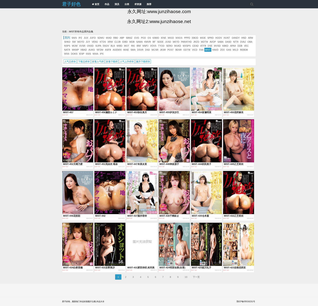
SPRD (210, 37)
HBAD (83, 49)
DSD (147, 49)
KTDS (103, 41)
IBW (138, 45)
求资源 (137, 4)
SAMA (139, 41)
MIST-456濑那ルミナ (106, 112)
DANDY (236, 37)
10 (186, 277)
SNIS (74, 37)
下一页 (196, 277)
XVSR (82, 45)
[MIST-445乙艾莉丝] (238, 140)
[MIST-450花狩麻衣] (238, 89)
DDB (240, 45)
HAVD (215, 49)
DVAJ (243, 41)
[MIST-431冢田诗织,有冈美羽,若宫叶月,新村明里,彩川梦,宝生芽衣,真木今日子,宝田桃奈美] (142, 244)
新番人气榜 (98, 61)
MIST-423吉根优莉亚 (235, 267)
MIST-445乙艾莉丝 (233, 164)
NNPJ (145, 45)
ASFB (108, 49)
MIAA (95, 53)
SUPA (98, 45)
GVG (136, 37)
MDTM (204, 41)
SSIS (88, 53)
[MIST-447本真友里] (142, 140)
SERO (169, 45)
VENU (95, 41)
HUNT (227, 37)
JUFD (93, 37)
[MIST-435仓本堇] (206, 192)
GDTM (186, 49)
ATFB (203, 45)
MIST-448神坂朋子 (169, 164)
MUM (75, 45)
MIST (208, 49)
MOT (126, 45)
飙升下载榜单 (143, 61)
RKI (133, 45)
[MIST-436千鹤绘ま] (174, 192)
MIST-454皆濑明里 (201, 112)
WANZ (129, 37)
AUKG (91, 49)
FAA (201, 49)
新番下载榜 (112, 61)
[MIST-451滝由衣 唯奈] (109, 140)
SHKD (67, 41)
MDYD (80, 41)
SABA (220, 41)
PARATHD (186, 41)
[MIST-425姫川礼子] (206, 244)
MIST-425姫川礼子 (201, 267)
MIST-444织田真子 (201, 164)
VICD (194, 49)
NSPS (67, 45)
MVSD (217, 45)
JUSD (168, 41)
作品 (107, 4)
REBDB (244, 49)
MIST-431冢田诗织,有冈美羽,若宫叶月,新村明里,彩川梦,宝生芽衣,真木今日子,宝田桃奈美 (141, 267)
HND (243, 37)
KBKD (225, 45)
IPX (102, 53)
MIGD (171, 37)
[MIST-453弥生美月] (142, 89)
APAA (233, 45)
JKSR (163, 49)
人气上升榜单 (127, 61)
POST (170, 49)
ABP (122, 37)
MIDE (203, 37)
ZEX (222, 49)
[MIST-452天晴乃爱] (77, 140)
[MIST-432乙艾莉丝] (238, 192)
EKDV (106, 45)
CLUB (117, 41)
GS (149, 37)
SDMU (100, 37)
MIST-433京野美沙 (105, 267)
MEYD (176, 41)
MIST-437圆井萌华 (137, 215)
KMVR (147, 41)
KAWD (156, 37)
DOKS (74, 53)
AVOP (213, 41)
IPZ (80, 37)
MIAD (109, 37)
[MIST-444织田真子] (206, 140)
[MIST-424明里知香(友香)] (174, 244)
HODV (218, 37)
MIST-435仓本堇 (200, 215)
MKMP (75, 49)
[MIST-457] (77, 89)
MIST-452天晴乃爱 (73, 164)
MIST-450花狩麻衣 (233, 112)
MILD (235, 49)
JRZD (196, 41)
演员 (117, 4)
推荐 (149, 4)
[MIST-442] (109, 192)
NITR (235, 41)
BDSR (178, 49)
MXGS (179, 37)
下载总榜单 (84, 61)
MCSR (155, 49)
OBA (249, 41)
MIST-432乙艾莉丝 (233, 215)
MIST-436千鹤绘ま (169, 215)
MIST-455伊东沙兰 (169, 112)
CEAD (195, 45)
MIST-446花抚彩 (71, 215)
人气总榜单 (70, 61)
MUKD (177, 45)
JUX (86, 37)
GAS (228, 49)
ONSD (90, 45)
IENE (163, 37)
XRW (110, 41)
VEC (246, 45)
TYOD (161, 45)
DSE (210, 45)
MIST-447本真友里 (137, 164)
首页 (96, 4)
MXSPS (187, 45)
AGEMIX (117, 49)
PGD (143, 37)
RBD (115, 37)
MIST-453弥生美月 (137, 112)
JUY (88, 41)
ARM (250, 37)
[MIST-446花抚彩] (77, 192)
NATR (67, 49)
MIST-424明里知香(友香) (172, 267)
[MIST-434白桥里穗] (77, 244)
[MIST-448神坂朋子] (174, 140)
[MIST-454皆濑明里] (206, 89)
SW (74, 41)
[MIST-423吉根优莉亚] (238, 244)
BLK (113, 45)
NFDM (100, 49)
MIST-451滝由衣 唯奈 (106, 164)
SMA (133, 49)
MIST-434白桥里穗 (73, 267)
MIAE (126, 49)
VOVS (153, 45)
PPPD (187, 37)
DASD (228, 41)
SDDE (160, 41)
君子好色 (71, 4)
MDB (131, 41)
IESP (81, 53)
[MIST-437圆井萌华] (142, 192)
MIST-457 (68, 112)
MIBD (119, 45)
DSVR (140, 49)
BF (154, 41)
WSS (66, 53)
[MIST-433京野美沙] (109, 244)
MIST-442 (100, 215)
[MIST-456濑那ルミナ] (109, 89)
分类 (127, 4)
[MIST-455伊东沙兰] (174, 89)
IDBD (125, 41)
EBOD (195, 37)
